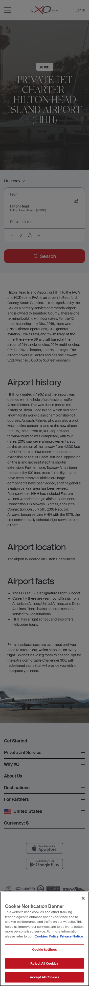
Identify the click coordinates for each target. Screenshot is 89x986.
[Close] (83, 898)
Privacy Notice (71, 936)
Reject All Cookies (44, 963)
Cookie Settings (44, 949)
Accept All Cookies (44, 977)
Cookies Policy (47, 936)
